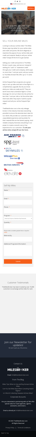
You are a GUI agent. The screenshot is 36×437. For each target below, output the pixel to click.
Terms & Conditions (23, 428)
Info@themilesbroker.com (20, 375)
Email (6, 199)
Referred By (8, 235)
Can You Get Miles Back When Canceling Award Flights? (18, 390)
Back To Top (5, 433)
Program (7, 216)
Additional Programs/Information (15, 244)
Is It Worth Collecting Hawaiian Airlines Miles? (18, 393)
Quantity (7, 222)
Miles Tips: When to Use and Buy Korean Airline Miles (18, 385)
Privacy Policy (10, 428)
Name (6, 190)
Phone (7, 207)
